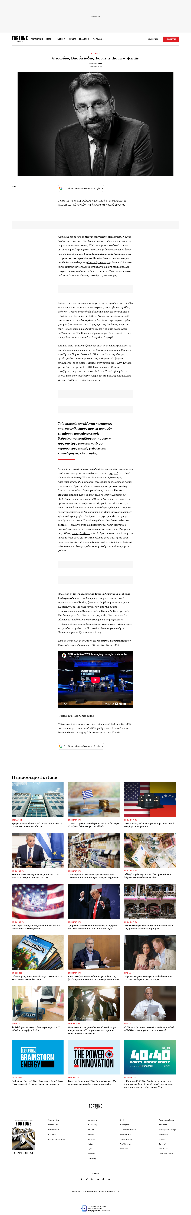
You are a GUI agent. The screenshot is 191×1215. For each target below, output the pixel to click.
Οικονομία (111, 594)
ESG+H (122, 1120)
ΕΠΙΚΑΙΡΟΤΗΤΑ (74, 820)
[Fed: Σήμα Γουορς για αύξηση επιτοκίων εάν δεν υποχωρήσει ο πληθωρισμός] (38, 901)
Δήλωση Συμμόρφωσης (167, 1130)
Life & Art (91, 1130)
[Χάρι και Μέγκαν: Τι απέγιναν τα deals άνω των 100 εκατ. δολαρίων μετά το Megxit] (150, 952)
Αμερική (113, 473)
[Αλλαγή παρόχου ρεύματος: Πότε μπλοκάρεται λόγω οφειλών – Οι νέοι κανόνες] (150, 850)
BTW (117, 1191)
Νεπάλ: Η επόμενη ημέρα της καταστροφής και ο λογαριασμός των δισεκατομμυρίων (148, 927)
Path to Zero (124, 1149)
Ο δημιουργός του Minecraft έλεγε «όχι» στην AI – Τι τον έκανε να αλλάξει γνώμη (37, 978)
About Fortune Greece (166, 1120)
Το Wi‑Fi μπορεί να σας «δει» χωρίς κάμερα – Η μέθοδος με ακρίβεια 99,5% (36, 1029)
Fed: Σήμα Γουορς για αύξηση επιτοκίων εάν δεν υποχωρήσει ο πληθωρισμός (36, 927)
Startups (90, 1144)
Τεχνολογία (92, 1134)
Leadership (91, 1154)
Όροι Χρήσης (163, 1149)
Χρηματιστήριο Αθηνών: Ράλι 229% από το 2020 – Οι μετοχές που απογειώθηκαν (37, 825)
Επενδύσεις (92, 1139)
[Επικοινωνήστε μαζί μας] (109, 1179)
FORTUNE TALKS (37, 39)
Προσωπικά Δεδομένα (166, 1154)
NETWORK (72, 39)
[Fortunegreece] (20, 41)
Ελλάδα (86, 241)
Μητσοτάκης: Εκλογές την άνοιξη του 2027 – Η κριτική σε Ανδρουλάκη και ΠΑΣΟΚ (35, 876)
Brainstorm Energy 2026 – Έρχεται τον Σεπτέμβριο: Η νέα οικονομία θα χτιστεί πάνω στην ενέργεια (37, 1083)
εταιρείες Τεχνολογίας (91, 249)
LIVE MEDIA (61, 39)
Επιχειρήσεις (92, 1125)
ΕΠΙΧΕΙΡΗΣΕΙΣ (95, 53)
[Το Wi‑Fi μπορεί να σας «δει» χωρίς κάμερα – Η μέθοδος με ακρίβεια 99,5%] (38, 1003)
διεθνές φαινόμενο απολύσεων (102, 236)
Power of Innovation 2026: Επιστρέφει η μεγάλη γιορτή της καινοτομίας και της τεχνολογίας (92, 1083)
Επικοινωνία (163, 1134)
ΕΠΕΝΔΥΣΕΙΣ (17, 820)
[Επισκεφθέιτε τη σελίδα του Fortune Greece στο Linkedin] (92, 1179)
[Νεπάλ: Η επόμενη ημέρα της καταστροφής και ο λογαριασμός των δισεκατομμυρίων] (150, 901)
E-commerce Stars (126, 1139)
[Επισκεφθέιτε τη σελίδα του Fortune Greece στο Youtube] (98, 1180)
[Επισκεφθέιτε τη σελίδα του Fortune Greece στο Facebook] (81, 1179)
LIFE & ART (129, 973)
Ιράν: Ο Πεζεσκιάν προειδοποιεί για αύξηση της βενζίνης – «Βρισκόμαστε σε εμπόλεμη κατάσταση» (93, 978)
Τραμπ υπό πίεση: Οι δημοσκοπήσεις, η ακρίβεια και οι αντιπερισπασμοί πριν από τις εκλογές (92, 927)
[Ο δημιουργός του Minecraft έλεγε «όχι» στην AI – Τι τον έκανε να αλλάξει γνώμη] (38, 952)
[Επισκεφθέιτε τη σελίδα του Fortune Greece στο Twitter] (87, 1179)
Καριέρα (90, 1149)
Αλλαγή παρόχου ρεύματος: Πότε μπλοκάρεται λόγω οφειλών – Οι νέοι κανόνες (147, 876)
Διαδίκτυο (85, 533)
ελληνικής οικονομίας (99, 262)
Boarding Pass (125, 1125)
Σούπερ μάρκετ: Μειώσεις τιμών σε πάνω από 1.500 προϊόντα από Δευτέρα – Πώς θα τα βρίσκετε (93, 876)
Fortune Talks (52, 1134)
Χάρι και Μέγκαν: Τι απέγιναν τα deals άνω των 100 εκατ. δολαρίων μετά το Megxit (148, 978)
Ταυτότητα (163, 1125)
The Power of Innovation (128, 1130)
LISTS (48, 39)
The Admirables (98, 39)
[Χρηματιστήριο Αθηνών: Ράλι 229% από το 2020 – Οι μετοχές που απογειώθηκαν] (38, 799)
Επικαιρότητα (92, 1120)
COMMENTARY (74, 1024)
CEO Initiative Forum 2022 (105, 645)
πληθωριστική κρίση (89, 611)
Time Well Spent (125, 1144)
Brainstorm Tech (125, 1134)
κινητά (75, 533)
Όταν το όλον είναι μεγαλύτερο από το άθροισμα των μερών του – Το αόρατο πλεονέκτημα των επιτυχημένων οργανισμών (92, 1030)
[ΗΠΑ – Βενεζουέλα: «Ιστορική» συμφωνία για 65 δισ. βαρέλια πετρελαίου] (150, 799)
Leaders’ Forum (53, 1130)
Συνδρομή (162, 1144)
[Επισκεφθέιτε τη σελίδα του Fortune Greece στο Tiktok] (103, 1179)
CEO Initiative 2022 (120, 724)
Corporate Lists (53, 1120)
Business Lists (53, 1125)
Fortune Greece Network (56, 1139)
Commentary (92, 1158)
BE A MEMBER (84, 39)
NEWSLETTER (171, 39)
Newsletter (162, 1139)
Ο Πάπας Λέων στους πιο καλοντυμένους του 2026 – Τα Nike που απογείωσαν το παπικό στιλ (149, 1029)
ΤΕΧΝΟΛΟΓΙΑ (17, 1024)
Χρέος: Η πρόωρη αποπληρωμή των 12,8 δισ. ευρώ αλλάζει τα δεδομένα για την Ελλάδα (94, 825)
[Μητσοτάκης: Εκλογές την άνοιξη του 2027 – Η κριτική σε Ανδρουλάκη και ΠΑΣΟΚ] (38, 850)
